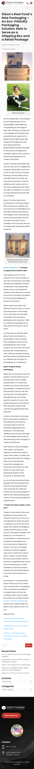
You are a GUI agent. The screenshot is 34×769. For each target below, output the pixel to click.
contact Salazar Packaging (14, 601)
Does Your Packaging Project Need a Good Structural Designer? (15, 669)
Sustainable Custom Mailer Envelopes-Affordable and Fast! (16, 660)
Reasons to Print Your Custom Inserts (15, 673)
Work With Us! (11, 715)
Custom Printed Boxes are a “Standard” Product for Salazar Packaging (16, 636)
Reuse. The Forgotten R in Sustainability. (16, 665)
